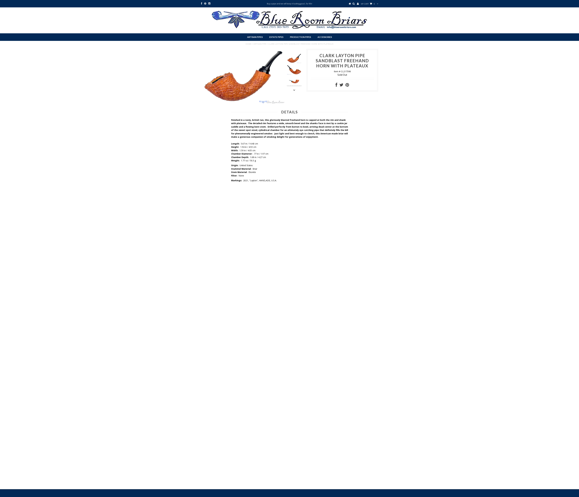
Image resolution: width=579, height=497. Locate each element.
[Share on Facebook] (336, 85)
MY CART (368, 3)
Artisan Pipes (255, 37)
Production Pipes (300, 37)
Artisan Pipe (259, 44)
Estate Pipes (276, 37)
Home (249, 44)
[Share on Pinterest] (347, 85)
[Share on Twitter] (341, 85)
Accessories (325, 37)
